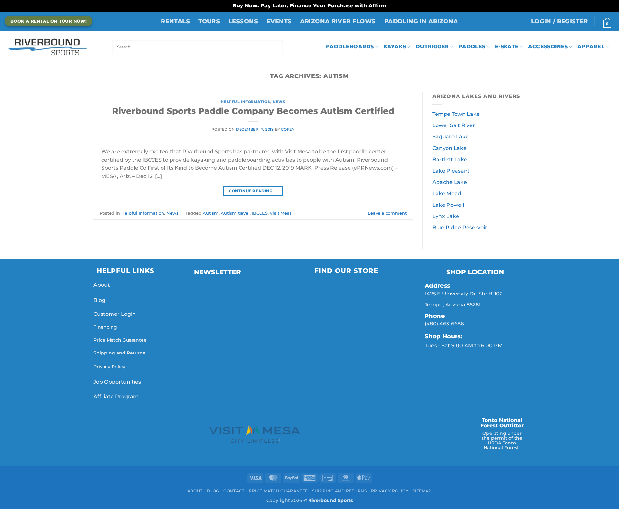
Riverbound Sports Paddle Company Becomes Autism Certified (253, 111)
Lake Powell (448, 205)
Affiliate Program (116, 397)
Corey (288, 129)
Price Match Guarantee (120, 340)
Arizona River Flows (338, 21)
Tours (209, 21)
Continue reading (253, 190)
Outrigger (432, 47)
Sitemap (422, 490)
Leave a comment (387, 213)
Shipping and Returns (119, 353)
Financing (105, 327)
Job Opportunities (117, 382)
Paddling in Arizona (421, 21)
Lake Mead (446, 193)
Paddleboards (350, 47)
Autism (211, 213)
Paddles (471, 47)
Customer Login (114, 314)
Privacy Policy (109, 367)
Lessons (243, 21)
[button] (559, 21)
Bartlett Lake (449, 159)
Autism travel (235, 213)
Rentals (175, 21)
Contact (233, 490)
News (279, 101)
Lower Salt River (453, 125)
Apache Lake (449, 182)
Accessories (548, 47)
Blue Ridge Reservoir (459, 228)
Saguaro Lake (450, 137)
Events (278, 21)
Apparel (590, 47)
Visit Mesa (281, 213)
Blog (99, 300)
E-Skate (506, 47)
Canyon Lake (449, 148)
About (101, 285)
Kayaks (394, 47)
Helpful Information (245, 101)
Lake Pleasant (451, 171)
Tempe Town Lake (456, 114)
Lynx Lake (445, 216)
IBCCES (260, 213)
